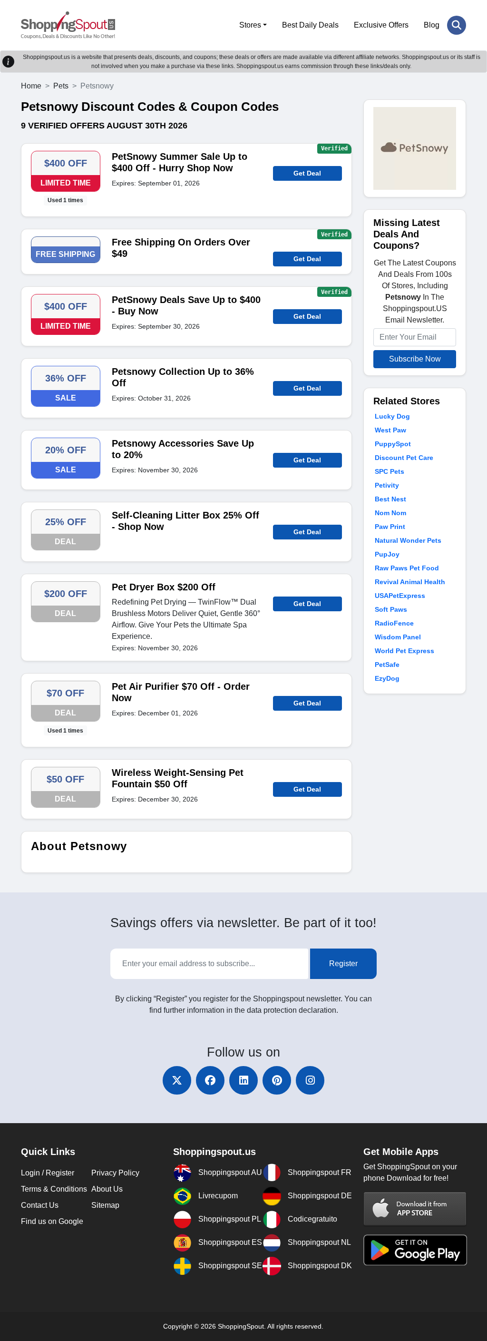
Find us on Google (52, 1221)
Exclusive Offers (381, 25)
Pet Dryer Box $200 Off (163, 587)
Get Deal (307, 173)
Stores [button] (250, 25)
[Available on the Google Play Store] (415, 1249)
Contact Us (39, 1205)
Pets (60, 86)
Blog (431, 25)
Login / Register (47, 1173)
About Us (107, 1189)
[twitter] (177, 1080)
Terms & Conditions (54, 1189)
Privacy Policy (115, 1173)
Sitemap (105, 1205)
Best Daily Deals (310, 25)
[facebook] (210, 1080)
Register (343, 963)
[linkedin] (243, 1080)
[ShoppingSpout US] (68, 25)
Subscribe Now (415, 359)
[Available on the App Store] (415, 1208)
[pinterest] (277, 1080)
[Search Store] (456, 25)
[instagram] (310, 1080)
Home (31, 86)
